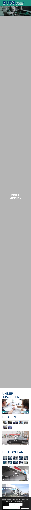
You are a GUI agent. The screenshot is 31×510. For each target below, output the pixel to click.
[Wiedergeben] (3, 412)
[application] (15, 406)
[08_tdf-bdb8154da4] (10, 462)
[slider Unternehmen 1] (15, 458)
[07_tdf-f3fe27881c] (5, 462)
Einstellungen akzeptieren (15, 504)
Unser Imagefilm (11, 395)
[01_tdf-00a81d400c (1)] (26, 462)
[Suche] (23, 3)
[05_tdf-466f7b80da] (20, 458)
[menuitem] (23, 3)
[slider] (12, 412)
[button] (15, 406)
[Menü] (27, 3)
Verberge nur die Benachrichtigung (11, 507)
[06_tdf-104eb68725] (26, 458)
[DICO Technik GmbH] (12, 3)
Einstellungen (25, 507)
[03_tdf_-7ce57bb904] (5, 458)
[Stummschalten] (27, 412)
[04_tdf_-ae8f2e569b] (10, 458)
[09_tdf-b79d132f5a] (15, 462)
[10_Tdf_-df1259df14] (20, 462)
